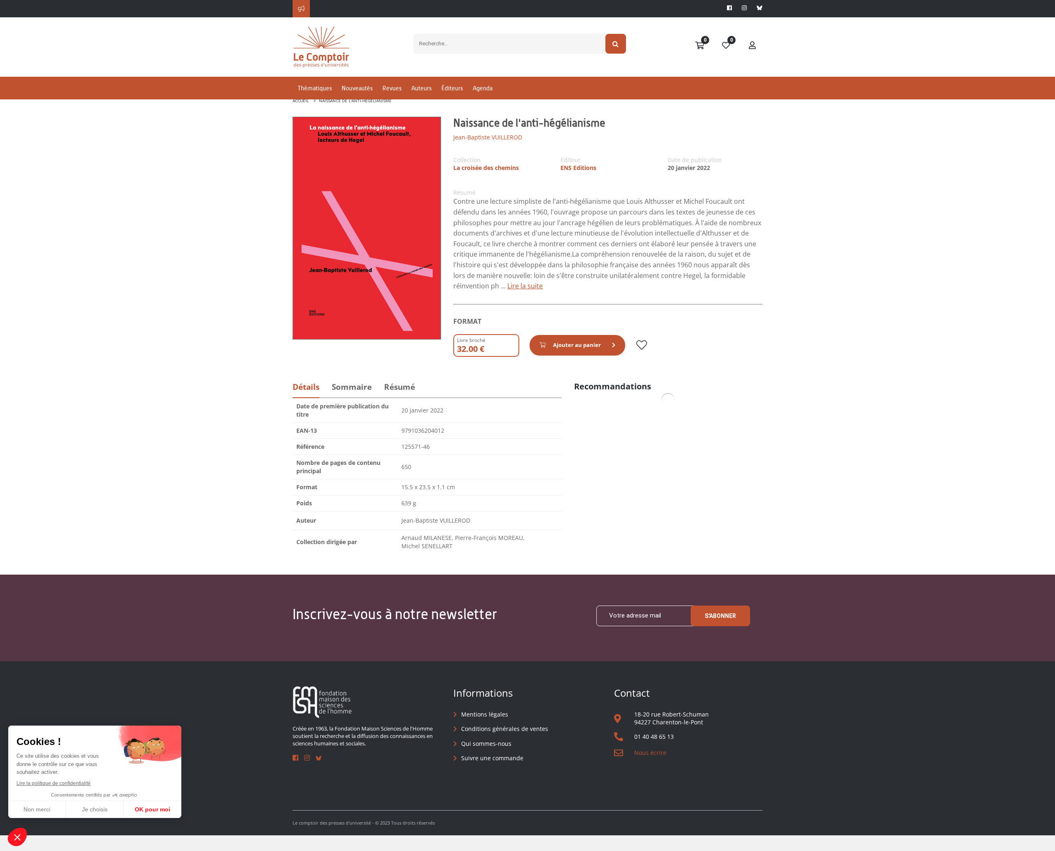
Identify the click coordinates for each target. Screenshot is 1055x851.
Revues (391, 88)
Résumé (399, 387)
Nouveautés (357, 88)
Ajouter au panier (577, 345)
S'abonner (720, 616)
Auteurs (421, 88)
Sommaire (352, 387)
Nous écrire (650, 753)
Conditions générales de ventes (504, 729)
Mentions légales (484, 714)
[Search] (615, 44)
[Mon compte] (752, 46)
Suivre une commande (492, 758)
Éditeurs (452, 88)
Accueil (301, 101)
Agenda (482, 88)
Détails (306, 387)
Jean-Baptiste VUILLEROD (487, 137)
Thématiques (315, 88)
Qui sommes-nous (486, 743)
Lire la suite (525, 285)
